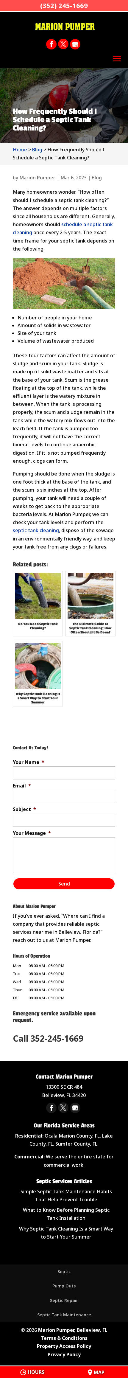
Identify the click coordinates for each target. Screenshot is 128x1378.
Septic (64, 1271)
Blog (97, 177)
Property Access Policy (64, 1346)
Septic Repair (64, 1300)
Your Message (32, 833)
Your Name (28, 762)
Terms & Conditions (64, 1338)
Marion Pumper (37, 177)
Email (22, 786)
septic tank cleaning (36, 530)
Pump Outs (64, 1286)
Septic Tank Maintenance (64, 1315)
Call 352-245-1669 (48, 1038)
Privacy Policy (64, 1354)
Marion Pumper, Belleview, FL (72, 1330)
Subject (24, 809)
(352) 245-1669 (64, 5)
